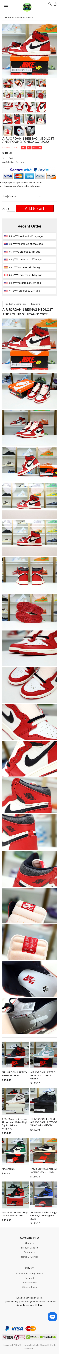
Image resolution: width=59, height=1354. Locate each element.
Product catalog (29, 1247)
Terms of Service (30, 1256)
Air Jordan (16, 17)
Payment (29, 1278)
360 (11, 158)
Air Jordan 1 (28, 17)
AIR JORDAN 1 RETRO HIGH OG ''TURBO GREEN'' (43, 1075)
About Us (29, 1243)
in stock (20, 162)
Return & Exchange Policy (29, 1273)
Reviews (35, 303)
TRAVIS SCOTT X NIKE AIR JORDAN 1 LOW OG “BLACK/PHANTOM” (43, 1122)
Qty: (4, 209)
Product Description (15, 303)
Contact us (29, 1252)
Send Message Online (29, 1304)
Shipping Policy (29, 1287)
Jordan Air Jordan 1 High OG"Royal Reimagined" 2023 (43, 1215)
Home (8, 17)
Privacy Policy (29, 1282)
